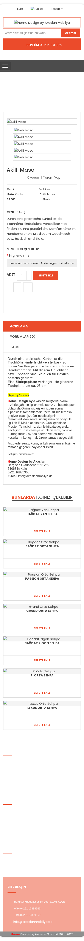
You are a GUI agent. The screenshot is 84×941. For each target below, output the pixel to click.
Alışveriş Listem (18, 865)
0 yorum (33, 177)
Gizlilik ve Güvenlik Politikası (27, 767)
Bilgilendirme (19, 255)
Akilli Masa (46, 94)
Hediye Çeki (15, 821)
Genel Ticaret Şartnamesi (26, 772)
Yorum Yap (52, 177)
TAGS (14, 346)
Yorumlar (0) (23, 336)
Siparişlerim (15, 827)
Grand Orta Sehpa (42, 611)
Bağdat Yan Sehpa (42, 514)
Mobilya (44, 189)
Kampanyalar (17, 816)
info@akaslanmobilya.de (33, 921)
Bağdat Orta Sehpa (42, 546)
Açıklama (19, 326)
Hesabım (13, 860)
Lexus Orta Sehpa (42, 708)
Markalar (13, 810)
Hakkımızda (15, 761)
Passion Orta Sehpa (42, 578)
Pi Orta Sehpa (42, 675)
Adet (11, 274)
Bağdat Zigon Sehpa (42, 643)
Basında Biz (15, 777)
